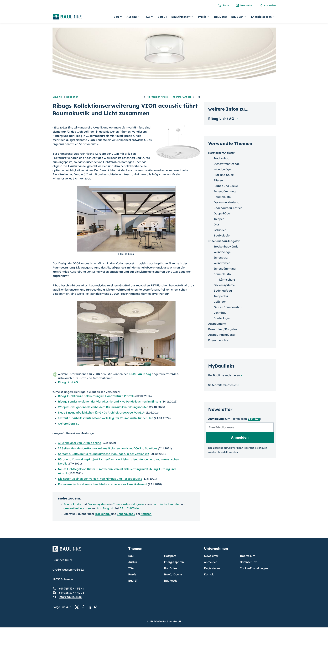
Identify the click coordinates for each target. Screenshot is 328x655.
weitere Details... (69, 423)
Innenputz (221, 257)
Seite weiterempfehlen (223, 385)
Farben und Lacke (226, 186)
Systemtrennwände (227, 164)
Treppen (219, 219)
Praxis (132, 574)
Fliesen (218, 180)
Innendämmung (225, 191)
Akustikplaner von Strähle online (79, 443)
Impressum (247, 556)
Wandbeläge (222, 169)
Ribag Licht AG (68, 382)
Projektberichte (218, 340)
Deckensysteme (98, 504)
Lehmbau (220, 312)
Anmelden (210, 562)
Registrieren (212, 568)
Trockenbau (103, 513)
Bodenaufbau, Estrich (228, 208)
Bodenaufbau (223, 290)
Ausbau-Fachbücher (221, 334)
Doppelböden (223, 213)
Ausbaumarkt (217, 323)
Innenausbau (126, 513)
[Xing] (96, 607)
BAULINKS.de (129, 508)
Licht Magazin (105, 508)
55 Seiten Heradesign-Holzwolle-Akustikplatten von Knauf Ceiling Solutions (107, 448)
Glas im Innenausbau (228, 307)
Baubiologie (222, 235)
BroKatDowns (173, 574)
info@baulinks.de (70, 597)
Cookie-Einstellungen (254, 568)
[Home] (88, 551)
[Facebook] (84, 607)
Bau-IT (162, 16)
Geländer (220, 230)
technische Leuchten (166, 504)
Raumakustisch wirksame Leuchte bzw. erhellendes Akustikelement (102, 484)
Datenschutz (248, 562)
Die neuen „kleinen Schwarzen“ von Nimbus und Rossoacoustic (100, 478)
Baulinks (58, 96)
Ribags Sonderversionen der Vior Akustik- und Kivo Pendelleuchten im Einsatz (109, 401)
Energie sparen (174, 562)
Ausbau (133, 562)
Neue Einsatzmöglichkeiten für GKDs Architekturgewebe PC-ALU (101, 412)
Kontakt (209, 574)
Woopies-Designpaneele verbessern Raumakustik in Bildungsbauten (103, 407)
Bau (131, 556)
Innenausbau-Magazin (128, 504)
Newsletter (211, 556)
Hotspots (170, 556)
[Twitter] (78, 607)
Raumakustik (72, 504)
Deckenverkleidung (226, 202)
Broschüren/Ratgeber (222, 329)
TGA (131, 568)
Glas (217, 224)
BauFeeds (170, 580)
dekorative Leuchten (77, 508)
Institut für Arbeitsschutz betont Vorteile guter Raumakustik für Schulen (105, 418)
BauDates (220, 16)
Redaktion (72, 96)
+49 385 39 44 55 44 (71, 588)
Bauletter (254, 418)
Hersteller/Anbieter (221, 152)
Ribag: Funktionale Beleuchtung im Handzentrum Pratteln (96, 396)
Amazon (146, 513)
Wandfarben (222, 263)
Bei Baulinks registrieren (224, 375)
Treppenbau (222, 296)
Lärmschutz (227, 279)
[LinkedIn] (90, 607)
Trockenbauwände (226, 246)
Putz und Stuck (224, 175)
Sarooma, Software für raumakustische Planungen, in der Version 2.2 (103, 454)
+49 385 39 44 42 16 (71, 592)
